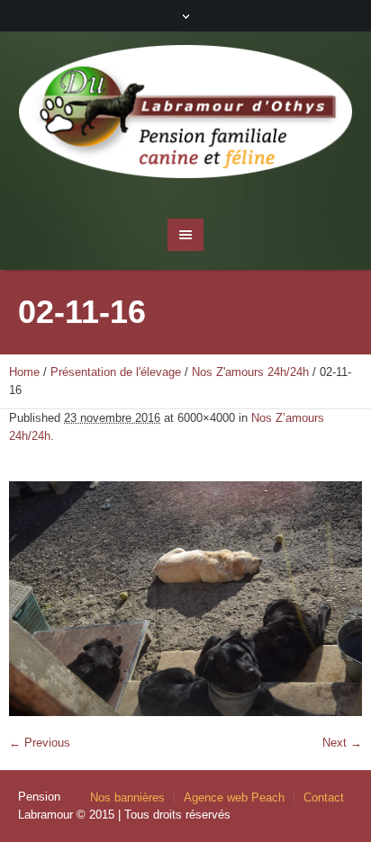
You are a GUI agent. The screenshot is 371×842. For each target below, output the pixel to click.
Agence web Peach (234, 797)
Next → (342, 742)
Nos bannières (127, 797)
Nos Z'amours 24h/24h (250, 372)
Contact (323, 797)
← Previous (39, 742)
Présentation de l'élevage (115, 372)
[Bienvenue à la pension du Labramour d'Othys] (186, 116)
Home (24, 372)
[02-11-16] (185, 598)
